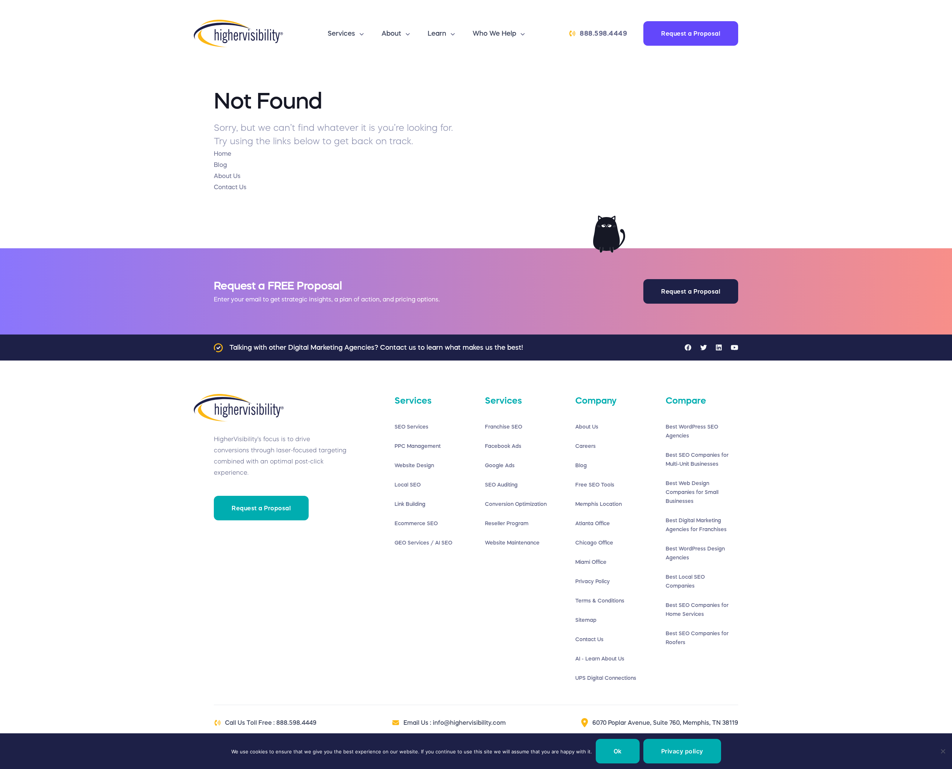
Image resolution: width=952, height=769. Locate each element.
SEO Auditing (501, 484)
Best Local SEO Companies (685, 581)
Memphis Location (598, 504)
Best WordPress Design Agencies (695, 553)
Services (341, 33)
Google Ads (500, 465)
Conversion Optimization (516, 504)
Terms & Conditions (599, 600)
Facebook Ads (503, 446)
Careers (585, 446)
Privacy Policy (592, 581)
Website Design (414, 465)
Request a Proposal (690, 33)
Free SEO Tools (594, 484)
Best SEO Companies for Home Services (697, 609)
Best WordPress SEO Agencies (692, 431)
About (391, 33)
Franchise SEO (503, 426)
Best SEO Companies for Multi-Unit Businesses (697, 459)
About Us (586, 426)
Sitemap (585, 620)
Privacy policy (682, 751)
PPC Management (418, 446)
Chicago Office (594, 542)
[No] (942, 751)
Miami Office (591, 562)
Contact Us (589, 639)
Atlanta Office (592, 523)
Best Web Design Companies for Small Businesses (692, 492)
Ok (618, 751)
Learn (437, 33)
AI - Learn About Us (599, 658)
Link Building (410, 504)
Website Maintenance (512, 542)
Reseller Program (506, 523)
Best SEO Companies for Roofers (697, 638)
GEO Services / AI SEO (423, 542)
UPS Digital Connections (605, 678)
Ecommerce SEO (416, 523)
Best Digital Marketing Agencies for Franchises (696, 525)
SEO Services (411, 426)
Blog (581, 465)
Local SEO (408, 484)
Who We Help (494, 33)
